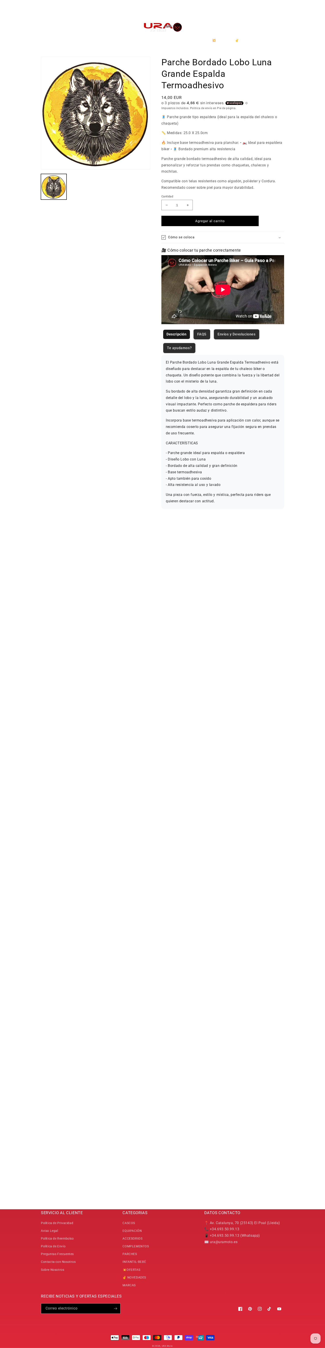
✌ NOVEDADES (134, 1277)
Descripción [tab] (176, 334)
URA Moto (167, 1346)
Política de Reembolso (57, 1238)
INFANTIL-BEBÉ (134, 1261)
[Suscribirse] (115, 1308)
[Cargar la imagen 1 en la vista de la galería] (54, 187)
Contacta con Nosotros (58, 1261)
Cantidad (167, 196)
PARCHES (129, 1254)
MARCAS (129, 1285)
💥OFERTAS (131, 1269)
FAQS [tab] (201, 334)
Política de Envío (53, 1246)
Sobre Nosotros (52, 1269)
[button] (46, 27)
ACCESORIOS (132, 1238)
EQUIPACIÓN (132, 1230)
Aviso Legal (49, 1230)
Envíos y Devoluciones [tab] (237, 334)
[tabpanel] (222, 432)
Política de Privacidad (57, 1223)
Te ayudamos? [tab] (179, 348)
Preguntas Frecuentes (57, 1254)
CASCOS (128, 1223)
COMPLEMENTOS (135, 1246)
